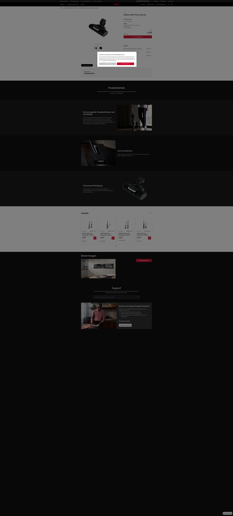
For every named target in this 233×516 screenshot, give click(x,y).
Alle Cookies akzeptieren (125, 63)
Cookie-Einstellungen (107, 63)
